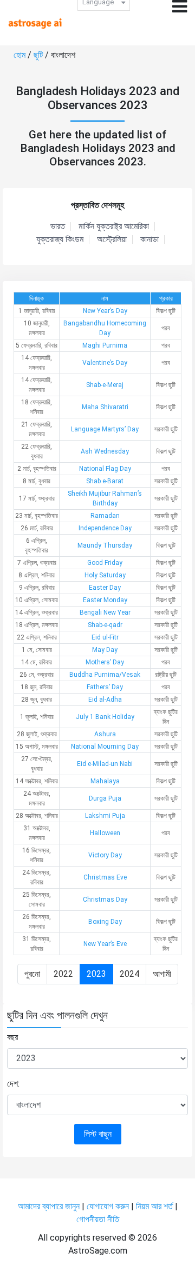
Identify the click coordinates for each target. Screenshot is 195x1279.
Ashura (105, 734)
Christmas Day (105, 899)
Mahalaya (105, 781)
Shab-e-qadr (105, 625)
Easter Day (105, 587)
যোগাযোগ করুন (108, 1206)
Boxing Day (105, 921)
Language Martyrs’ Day (105, 429)
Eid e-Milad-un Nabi (105, 764)
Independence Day (105, 528)
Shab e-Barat (104, 481)
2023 (96, 974)
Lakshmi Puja (105, 816)
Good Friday (104, 563)
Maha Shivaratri (105, 407)
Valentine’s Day (104, 363)
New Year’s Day (105, 311)
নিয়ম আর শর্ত (154, 1206)
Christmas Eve (105, 877)
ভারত (57, 226)
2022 (63, 974)
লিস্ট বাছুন (98, 1134)
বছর (12, 1037)
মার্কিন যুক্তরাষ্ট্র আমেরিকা (114, 226)
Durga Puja (105, 798)
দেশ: (13, 1083)
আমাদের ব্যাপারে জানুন (49, 1206)
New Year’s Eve (105, 944)
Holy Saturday (105, 575)
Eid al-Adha (105, 699)
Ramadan (105, 515)
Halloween (105, 833)
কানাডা (149, 239)
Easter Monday (105, 600)
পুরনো (32, 974)
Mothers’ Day (105, 662)
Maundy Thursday (104, 545)
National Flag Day (105, 468)
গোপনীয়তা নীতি (97, 1219)
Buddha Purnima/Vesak (104, 674)
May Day (105, 650)
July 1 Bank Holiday (105, 717)
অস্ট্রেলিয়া (112, 239)
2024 (129, 974)
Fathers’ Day (105, 687)
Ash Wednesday (105, 451)
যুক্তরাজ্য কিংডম (59, 239)
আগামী (162, 974)
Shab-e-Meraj (104, 385)
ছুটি (39, 55)
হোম (21, 55)
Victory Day (105, 855)
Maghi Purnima (104, 345)
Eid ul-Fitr (105, 637)
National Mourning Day (105, 746)
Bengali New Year (105, 612)
